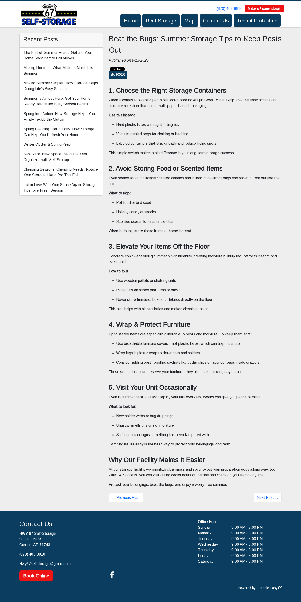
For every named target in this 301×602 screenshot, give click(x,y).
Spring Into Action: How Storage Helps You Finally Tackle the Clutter (59, 116)
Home (131, 21)
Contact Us (216, 21)
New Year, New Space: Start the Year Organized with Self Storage (55, 157)
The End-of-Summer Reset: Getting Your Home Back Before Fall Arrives (58, 55)
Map (189, 21)
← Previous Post (126, 497)
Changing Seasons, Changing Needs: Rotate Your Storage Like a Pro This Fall (61, 172)
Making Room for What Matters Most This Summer (58, 70)
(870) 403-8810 (229, 9)
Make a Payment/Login (264, 8)
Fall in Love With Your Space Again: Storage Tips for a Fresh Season (60, 187)
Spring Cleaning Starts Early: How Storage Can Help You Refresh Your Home (59, 132)
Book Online (36, 575)
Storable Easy (267, 588)
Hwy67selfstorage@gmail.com (45, 564)
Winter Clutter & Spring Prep (47, 144)
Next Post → (268, 497)
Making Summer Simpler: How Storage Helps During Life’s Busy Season (61, 86)
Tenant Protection (257, 21)
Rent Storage (161, 21)
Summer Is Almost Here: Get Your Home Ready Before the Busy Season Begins (57, 101)
